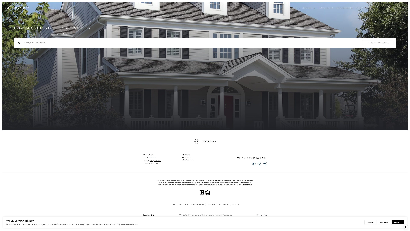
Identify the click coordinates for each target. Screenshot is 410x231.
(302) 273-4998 (155, 161)
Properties (294, 8)
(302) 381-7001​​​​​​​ (153, 163)
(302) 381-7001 (391, 8)
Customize (384, 222)
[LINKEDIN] (265, 163)
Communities (362, 8)
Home (173, 204)
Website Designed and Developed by (205, 215)
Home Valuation (325, 8)
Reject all (370, 222)
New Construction (344, 8)
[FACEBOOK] (254, 163)
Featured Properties (198, 204)
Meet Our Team (279, 8)
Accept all (397, 222)
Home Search (309, 8)
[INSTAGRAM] (259, 163)
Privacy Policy (262, 215)
